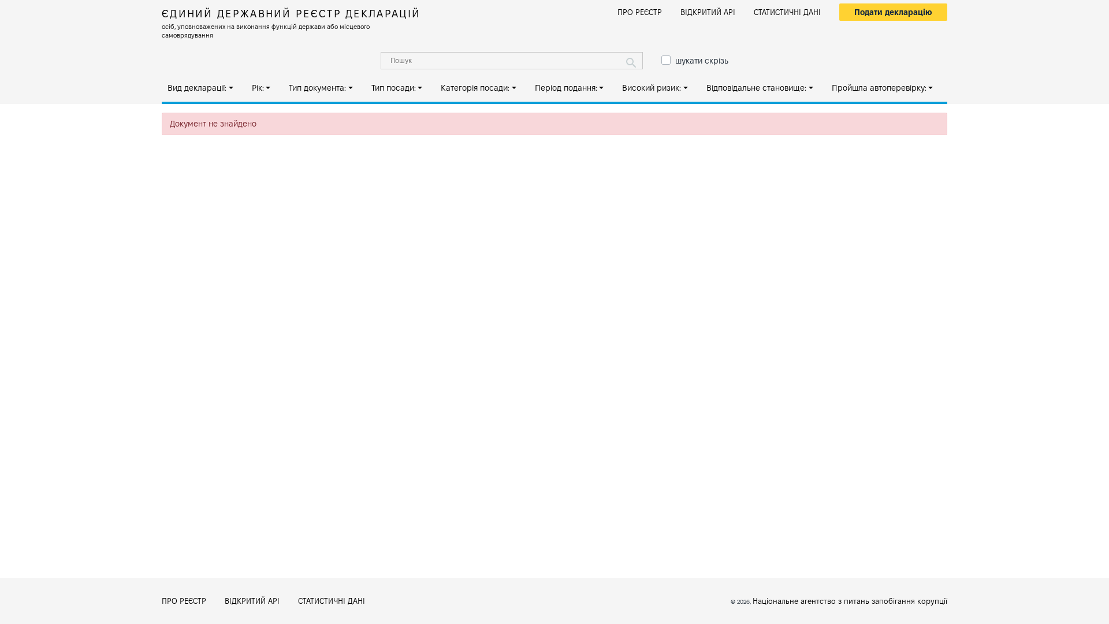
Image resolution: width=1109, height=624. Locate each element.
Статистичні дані (787, 12)
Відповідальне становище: (756, 87)
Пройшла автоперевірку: (879, 87)
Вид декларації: (197, 87)
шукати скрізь (701, 60)
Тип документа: (317, 87)
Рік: (258, 87)
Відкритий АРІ (707, 12)
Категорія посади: (475, 87)
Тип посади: (393, 87)
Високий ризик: (651, 87)
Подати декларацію (893, 12)
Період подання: (566, 87)
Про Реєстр (639, 12)
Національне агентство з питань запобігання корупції (850, 601)
